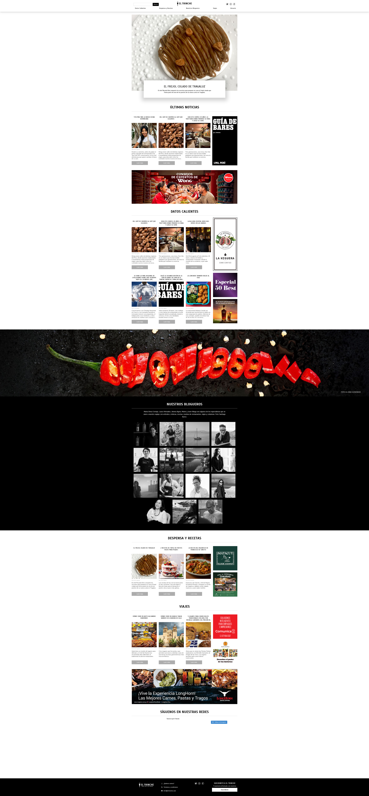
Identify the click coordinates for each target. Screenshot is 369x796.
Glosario (233, 8)
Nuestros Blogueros (193, 8)
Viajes (215, 8)
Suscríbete (224, 790)
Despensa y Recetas (166, 8)
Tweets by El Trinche (173, 719)
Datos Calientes (140, 8)
